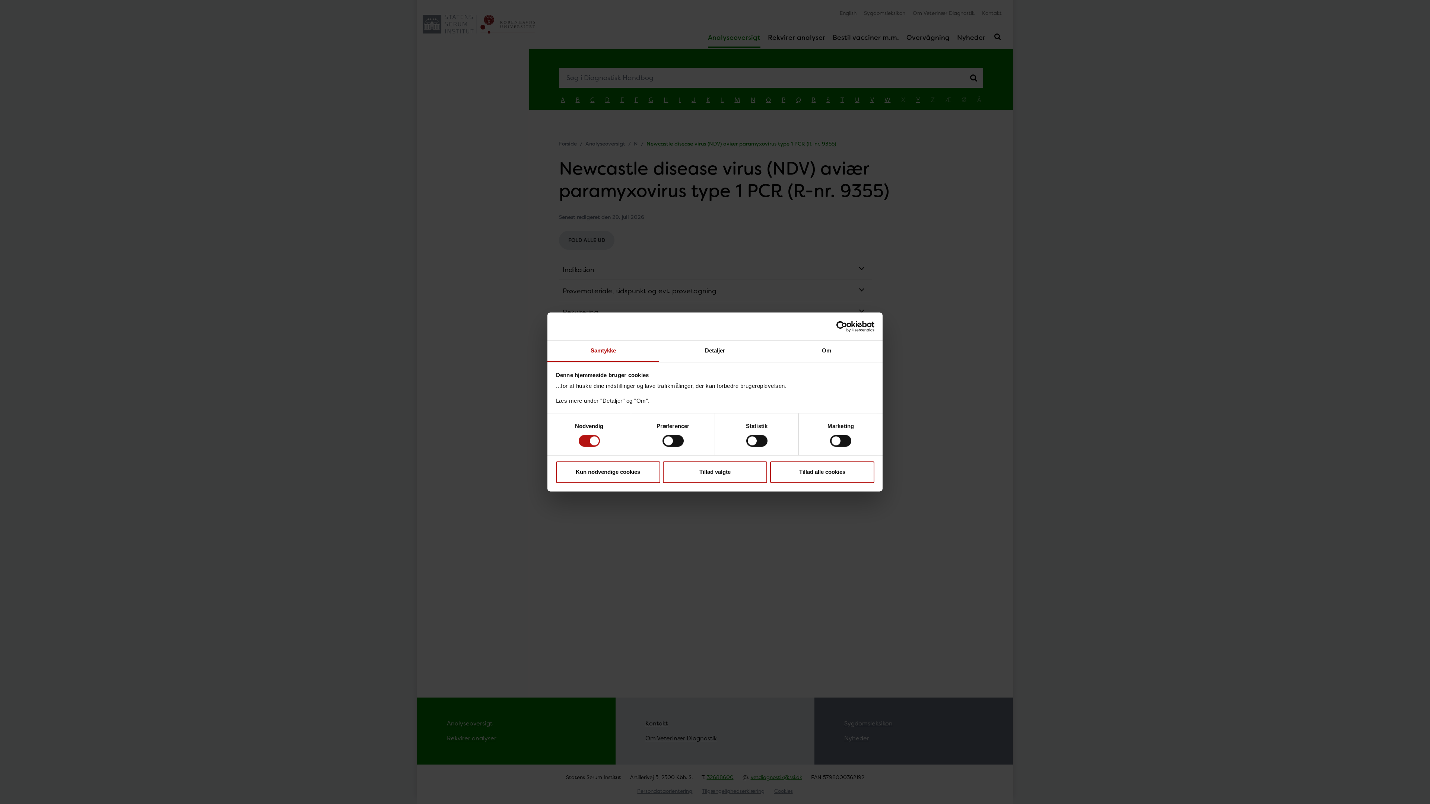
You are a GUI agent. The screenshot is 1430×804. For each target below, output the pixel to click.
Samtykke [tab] (603, 350)
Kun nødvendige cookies (608, 472)
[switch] (673, 441)
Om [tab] (826, 350)
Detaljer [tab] (715, 350)
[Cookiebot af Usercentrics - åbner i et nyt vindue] (841, 326)
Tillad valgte (715, 472)
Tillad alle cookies (822, 472)
